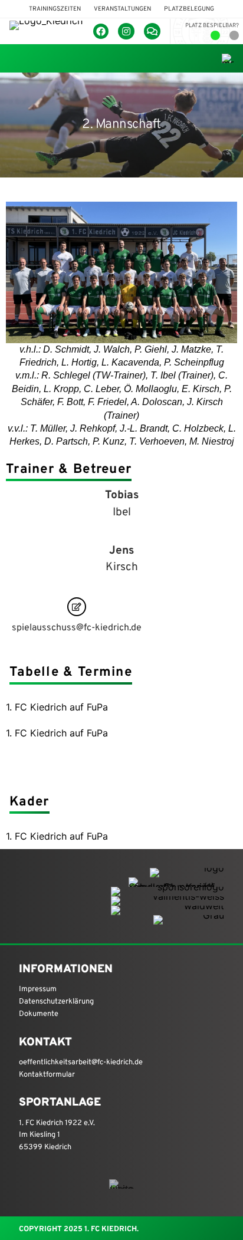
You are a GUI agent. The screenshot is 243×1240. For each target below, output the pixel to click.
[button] (54, 9)
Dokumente (38, 1014)
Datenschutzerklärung (56, 1002)
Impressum (38, 989)
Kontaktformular (47, 1075)
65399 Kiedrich (45, 1147)
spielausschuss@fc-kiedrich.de (77, 628)
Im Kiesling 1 (39, 1135)
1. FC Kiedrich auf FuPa (57, 707)
